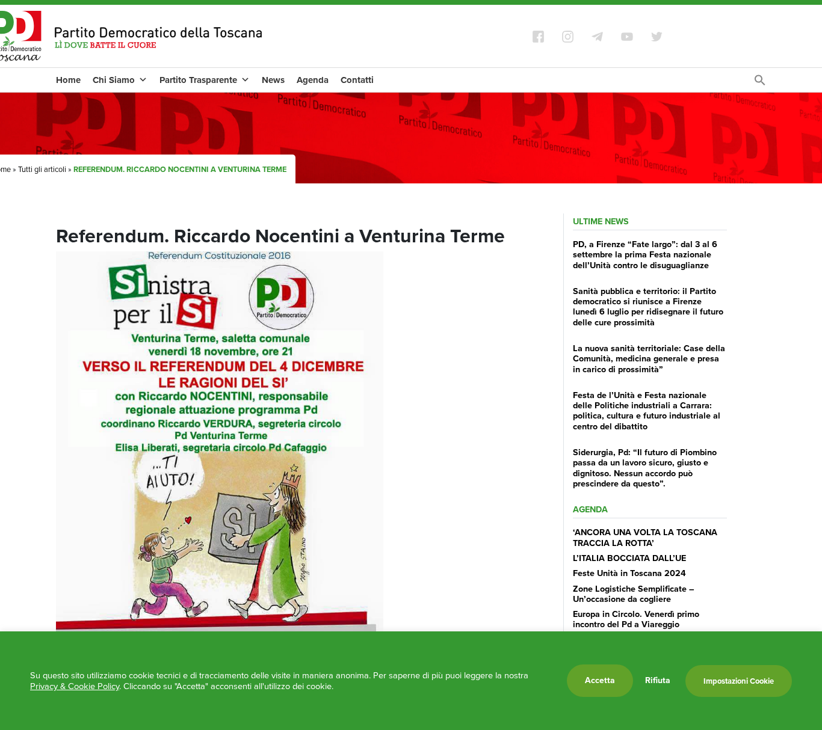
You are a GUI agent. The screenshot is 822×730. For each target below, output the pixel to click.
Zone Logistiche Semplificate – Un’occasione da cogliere (633, 594)
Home (68, 80)
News (273, 80)
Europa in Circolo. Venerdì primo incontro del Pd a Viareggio (636, 619)
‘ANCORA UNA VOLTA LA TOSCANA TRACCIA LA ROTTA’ (645, 537)
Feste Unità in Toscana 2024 (629, 573)
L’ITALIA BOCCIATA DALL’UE (629, 558)
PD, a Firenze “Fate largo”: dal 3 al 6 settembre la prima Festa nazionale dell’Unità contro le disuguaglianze (645, 255)
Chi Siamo (114, 80)
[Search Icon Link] (760, 83)
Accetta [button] (600, 680)
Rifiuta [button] (657, 680)
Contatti (357, 80)
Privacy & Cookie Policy (74, 686)
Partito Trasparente (198, 80)
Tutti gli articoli (42, 169)
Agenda (313, 80)
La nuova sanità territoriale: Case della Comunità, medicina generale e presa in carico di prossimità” (649, 359)
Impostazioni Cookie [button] (738, 681)
